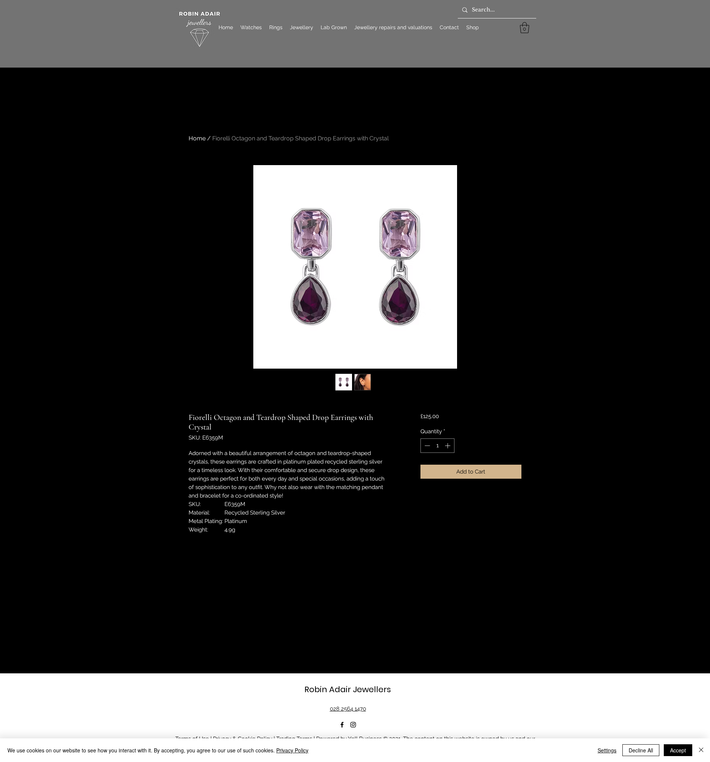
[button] (524, 27)
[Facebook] (342, 724)
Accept (678, 750)
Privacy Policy (292, 750)
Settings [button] (607, 750)
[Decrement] (427, 445)
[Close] (701, 750)
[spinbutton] (437, 445)
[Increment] (448, 445)
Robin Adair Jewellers (347, 689)
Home (197, 138)
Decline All (641, 750)
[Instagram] (353, 724)
